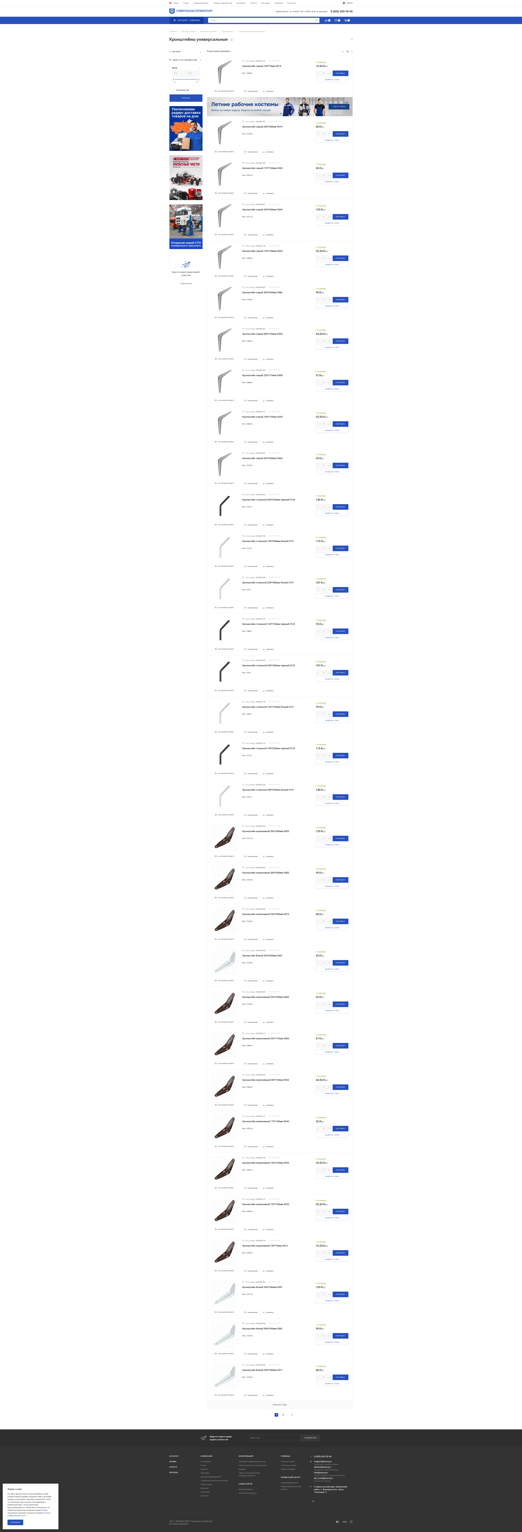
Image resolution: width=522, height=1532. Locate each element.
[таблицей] (352, 51)
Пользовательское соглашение (252, 1465)
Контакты (205, 1496)
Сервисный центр (290, 1477)
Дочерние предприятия (211, 1477)
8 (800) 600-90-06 (323, 1456)
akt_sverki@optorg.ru (323, 1478)
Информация (246, 1456)
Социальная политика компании (214, 1481)
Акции (172, 1462)
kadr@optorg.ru (321, 1472)
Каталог (174, 1456)
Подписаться (310, 1438)
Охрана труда (206, 1484)
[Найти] (316, 20)
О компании (206, 1462)
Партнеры (205, 1473)
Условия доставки (288, 1465)
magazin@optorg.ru (323, 1461)
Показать (186, 98)
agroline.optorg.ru (246, 1489)
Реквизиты (205, 1492)
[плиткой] (343, 51)
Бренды (173, 1472)
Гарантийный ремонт (289, 1483)
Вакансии (205, 1488)
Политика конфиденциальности (252, 1462)
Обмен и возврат (288, 1469)
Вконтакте (313, 1501)
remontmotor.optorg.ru (248, 1493)
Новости (204, 1469)
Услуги (173, 1467)
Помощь (285, 1456)
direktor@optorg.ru (322, 1467)
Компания (206, 1456)
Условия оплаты (288, 1462)
